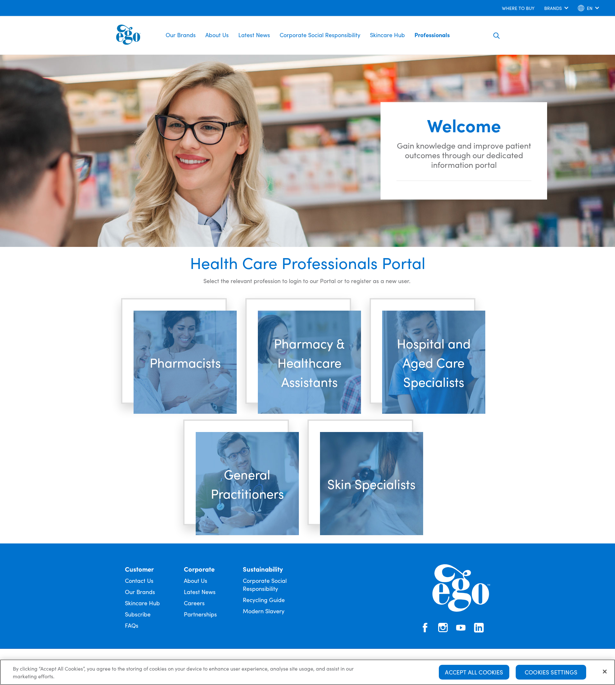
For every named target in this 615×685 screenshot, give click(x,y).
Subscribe (138, 614)
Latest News (254, 35)
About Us (217, 35)
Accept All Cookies (474, 672)
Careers (194, 603)
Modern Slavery (263, 611)
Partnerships (200, 614)
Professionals (432, 35)
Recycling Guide (264, 600)
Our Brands (181, 35)
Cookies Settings (551, 672)
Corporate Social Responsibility (320, 35)
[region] (307, 672)
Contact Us (139, 580)
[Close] (605, 672)
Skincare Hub (387, 35)
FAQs (131, 625)
